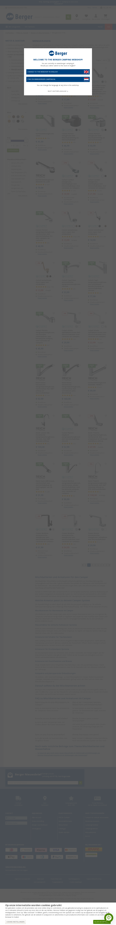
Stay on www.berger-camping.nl (41, 79)
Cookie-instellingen (15, 922)
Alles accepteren (102, 922)
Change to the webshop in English (42, 72)
